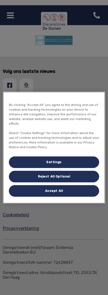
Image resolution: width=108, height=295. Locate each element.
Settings (54, 162)
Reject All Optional (54, 176)
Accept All (54, 191)
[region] (54, 147)
